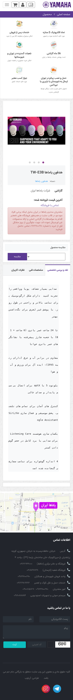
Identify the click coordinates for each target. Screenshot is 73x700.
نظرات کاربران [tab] (18, 270)
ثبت (15, 644)
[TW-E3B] (36, 131)
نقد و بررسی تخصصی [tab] (57, 270)
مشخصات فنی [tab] (36, 270)
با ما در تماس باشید (58, 608)
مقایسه (17, 257)
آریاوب (28, 678)
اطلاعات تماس (61, 540)
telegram (57, 688)
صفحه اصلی (63, 14)
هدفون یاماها (41, 181)
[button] (43, 162)
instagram (45, 688)
